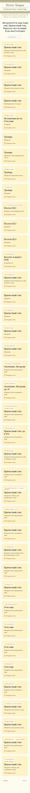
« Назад (5, 780)
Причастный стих (13, 47)
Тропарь (8, 137)
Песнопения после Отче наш (13, 120)
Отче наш (8, 607)
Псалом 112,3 (10, 223)
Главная (5, 14)
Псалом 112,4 (10, 239)
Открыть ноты (10, 56)
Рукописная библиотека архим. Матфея (18, 14)
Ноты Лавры (15, 5)
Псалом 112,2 (10, 208)
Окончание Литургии (14, 366)
